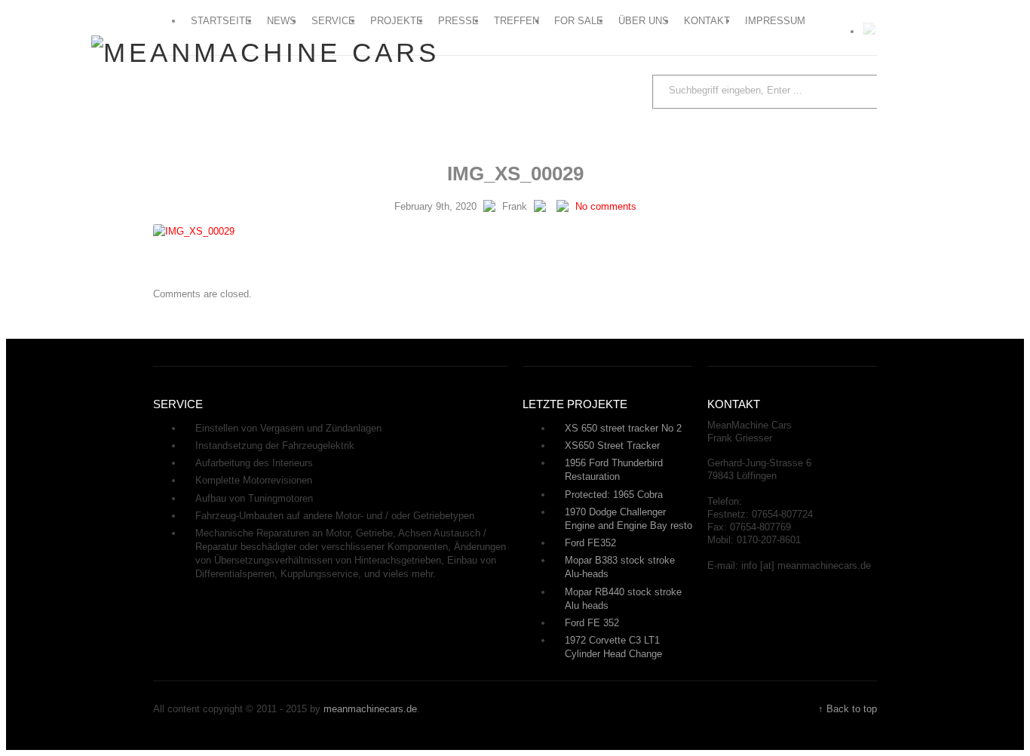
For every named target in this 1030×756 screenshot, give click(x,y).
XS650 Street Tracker (612, 445)
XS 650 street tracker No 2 (623, 428)
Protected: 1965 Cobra (614, 494)
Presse (458, 20)
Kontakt (707, 20)
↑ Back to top (847, 709)
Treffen (516, 20)
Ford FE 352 (592, 622)
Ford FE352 (590, 543)
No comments (605, 206)
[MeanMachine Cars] (265, 52)
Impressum (775, 20)
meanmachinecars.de (370, 709)
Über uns (643, 20)
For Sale (578, 20)
